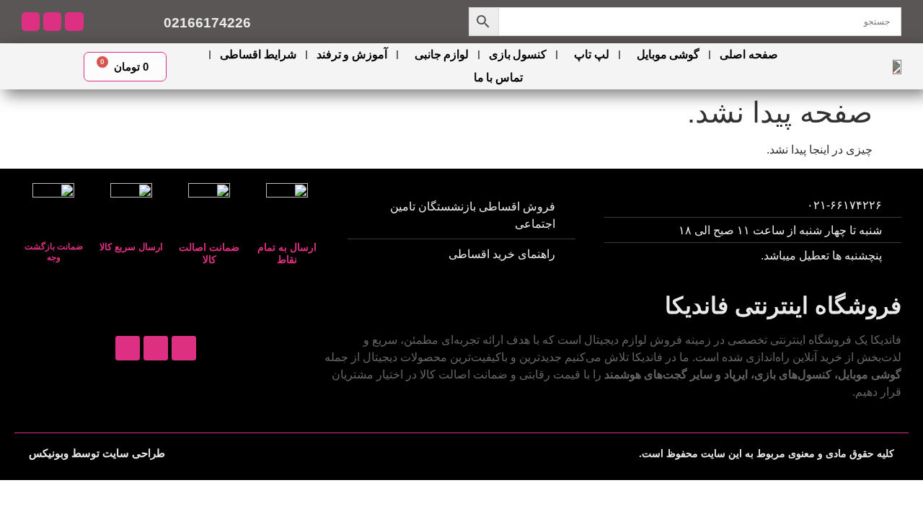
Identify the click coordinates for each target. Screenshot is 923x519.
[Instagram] (74, 21)
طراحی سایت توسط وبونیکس (97, 453)
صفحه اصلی (748, 54)
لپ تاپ (591, 54)
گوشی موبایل (668, 54)
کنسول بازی (518, 54)
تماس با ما (498, 77)
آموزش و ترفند (352, 54)
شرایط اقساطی (258, 54)
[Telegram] (52, 21)
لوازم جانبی (442, 54)
